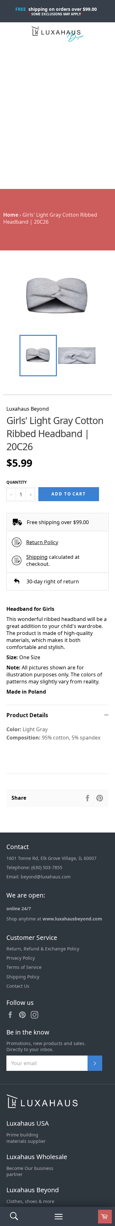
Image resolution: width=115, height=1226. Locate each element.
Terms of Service (24, 967)
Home (10, 214)
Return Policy (42, 542)
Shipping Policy (22, 977)
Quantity (16, 482)
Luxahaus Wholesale (36, 1156)
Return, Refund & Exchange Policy (42, 949)
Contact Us (17, 986)
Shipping (37, 556)
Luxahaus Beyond (32, 1190)
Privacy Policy (20, 958)
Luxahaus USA (27, 1123)
